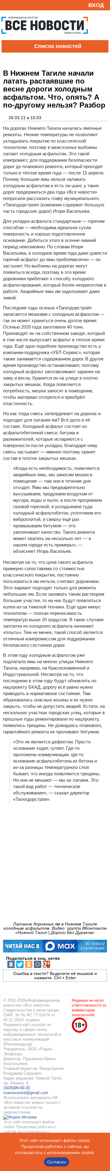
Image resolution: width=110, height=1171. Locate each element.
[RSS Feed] (7, 5)
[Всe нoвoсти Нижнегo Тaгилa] (44, 38)
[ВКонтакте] (11, 964)
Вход (96, 5)
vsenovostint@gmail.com (25, 1092)
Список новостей (57, 46)
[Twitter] (20, 964)
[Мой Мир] (37, 964)
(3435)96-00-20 (16, 1088)
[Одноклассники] (28, 964)
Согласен (56, 1161)
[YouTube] (16, 5)
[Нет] (102, 1152)
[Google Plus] (46, 964)
